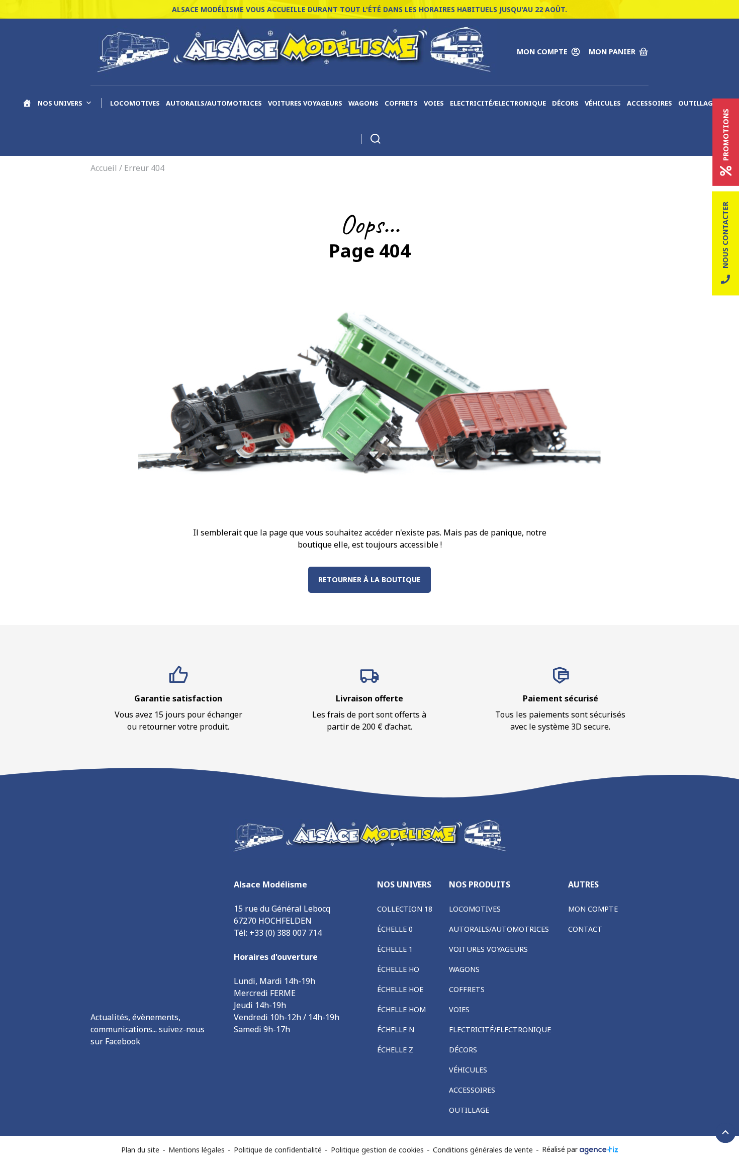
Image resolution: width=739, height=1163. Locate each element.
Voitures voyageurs (305, 103)
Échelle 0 (395, 929)
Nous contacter (725, 235)
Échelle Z (395, 1049)
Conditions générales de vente (483, 1149)
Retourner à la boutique (369, 579)
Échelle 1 (395, 949)
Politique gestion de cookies (377, 1149)
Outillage (697, 103)
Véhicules (603, 103)
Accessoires (649, 103)
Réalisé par (561, 1149)
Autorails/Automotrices (214, 103)
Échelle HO (398, 969)
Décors (565, 103)
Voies (434, 103)
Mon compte (593, 909)
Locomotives (135, 103)
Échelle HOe (400, 989)
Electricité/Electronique (498, 103)
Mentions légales (196, 1149)
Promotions (725, 135)
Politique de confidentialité (278, 1149)
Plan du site (140, 1149)
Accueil (103, 167)
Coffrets (401, 103)
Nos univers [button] (60, 103)
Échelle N (395, 1029)
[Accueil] (27, 103)
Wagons (363, 103)
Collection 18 (404, 909)
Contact (585, 929)
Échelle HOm (401, 1009)
